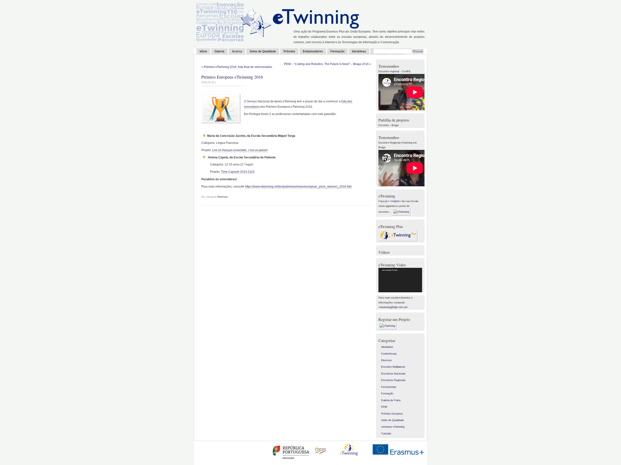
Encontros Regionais (393, 380)
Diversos (222, 196)
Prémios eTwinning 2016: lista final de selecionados (238, 67)
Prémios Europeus (392, 413)
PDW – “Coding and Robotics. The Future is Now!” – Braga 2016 (326, 64)
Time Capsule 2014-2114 (237, 171)
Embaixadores (313, 51)
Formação (337, 51)
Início (203, 51)
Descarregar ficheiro (390, 270)
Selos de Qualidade (263, 51)
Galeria (219, 51)
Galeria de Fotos (391, 400)
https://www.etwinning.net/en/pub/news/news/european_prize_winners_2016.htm (298, 186)
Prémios (289, 51)
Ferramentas (388, 386)
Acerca (237, 51)
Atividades (387, 346)
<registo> (395, 201)
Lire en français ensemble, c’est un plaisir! (240, 150)
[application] (400, 280)
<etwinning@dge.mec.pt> (393, 307)
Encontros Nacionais (393, 373)
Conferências (389, 353)
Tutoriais (386, 433)
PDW (384, 406)
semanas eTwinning (392, 426)
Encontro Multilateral (393, 366)
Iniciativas (359, 51)
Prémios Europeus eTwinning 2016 (232, 77)
